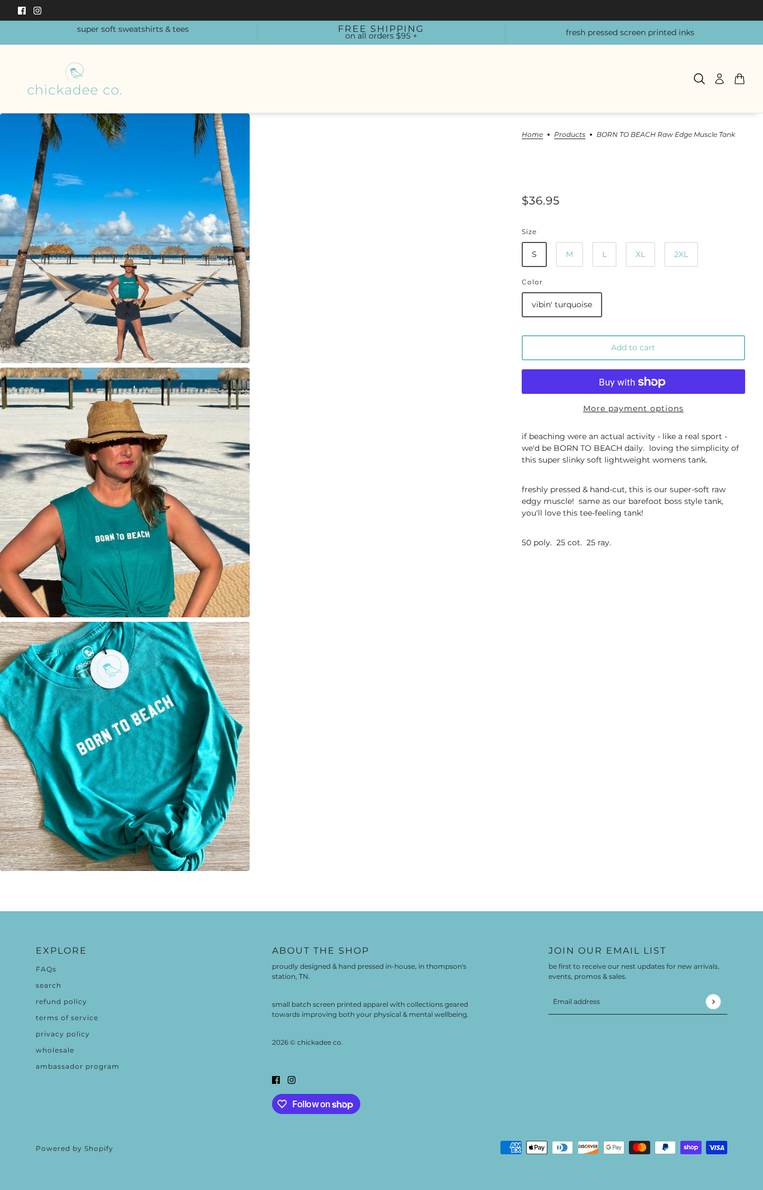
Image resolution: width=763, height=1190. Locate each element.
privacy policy (63, 1034)
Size (529, 232)
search (48, 985)
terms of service (67, 1017)
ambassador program (78, 1066)
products (569, 135)
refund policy (61, 1001)
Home (532, 135)
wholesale (55, 1050)
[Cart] (739, 78)
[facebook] (21, 10)
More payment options (633, 409)
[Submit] (713, 1001)
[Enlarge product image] (125, 238)
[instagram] (37, 10)
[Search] (699, 78)
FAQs (46, 969)
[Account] (719, 78)
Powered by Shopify (74, 1148)
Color (532, 282)
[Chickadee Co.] (74, 79)
